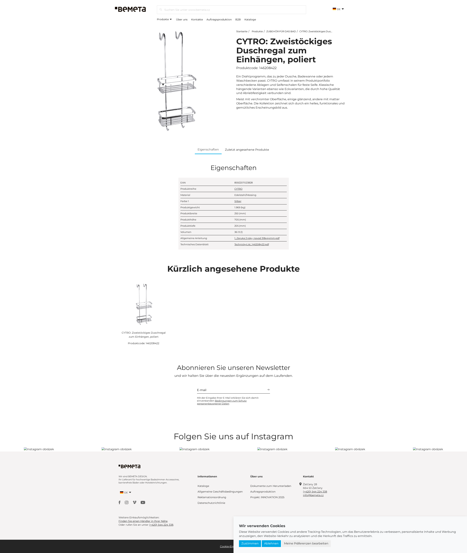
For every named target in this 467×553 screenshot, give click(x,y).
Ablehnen (271, 543)
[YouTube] (143, 502)
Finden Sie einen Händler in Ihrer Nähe (143, 521)
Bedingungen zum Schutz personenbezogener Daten (222, 402)
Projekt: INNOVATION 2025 (267, 497)
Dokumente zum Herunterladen (270, 486)
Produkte (163, 19)
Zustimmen (250, 543)
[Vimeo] (135, 502)
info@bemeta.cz (313, 495)
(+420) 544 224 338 (315, 491)
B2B (238, 19)
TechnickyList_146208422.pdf (251, 244)
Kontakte (197, 19)
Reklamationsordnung (212, 497)
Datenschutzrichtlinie (211, 503)
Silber (237, 201)
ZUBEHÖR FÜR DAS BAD (281, 31)
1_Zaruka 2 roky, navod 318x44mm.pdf (256, 238)
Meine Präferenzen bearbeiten (306, 543)
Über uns (182, 19)
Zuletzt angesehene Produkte (247, 149)
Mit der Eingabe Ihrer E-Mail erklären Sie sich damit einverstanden (227, 400)
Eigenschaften (208, 149)
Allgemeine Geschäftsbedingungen (220, 491)
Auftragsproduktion (219, 19)
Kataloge (250, 19)
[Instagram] (127, 502)
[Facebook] (120, 502)
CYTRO (238, 188)
